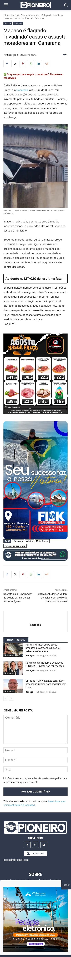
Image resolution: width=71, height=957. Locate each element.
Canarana (22, 90)
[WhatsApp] (30, 63)
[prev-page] (5, 698)
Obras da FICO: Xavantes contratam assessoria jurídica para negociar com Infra (46, 684)
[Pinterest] (22, 63)
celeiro (29, 541)
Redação (11, 54)
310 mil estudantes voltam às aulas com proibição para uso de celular (53, 597)
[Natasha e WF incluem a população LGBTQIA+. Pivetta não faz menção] (13, 668)
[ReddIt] (46, 63)
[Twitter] (14, 63)
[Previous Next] (35, 919)
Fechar (66, 884)
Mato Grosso (42, 541)
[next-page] (11, 698)
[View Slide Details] (35, 555)
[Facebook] (6, 63)
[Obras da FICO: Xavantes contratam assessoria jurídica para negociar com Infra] (13, 686)
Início (6, 15)
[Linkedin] (38, 63)
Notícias (15, 15)
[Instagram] (35, 845)
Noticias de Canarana (15, 546)
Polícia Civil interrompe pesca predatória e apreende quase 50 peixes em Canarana (43, 648)
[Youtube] (43, 845)
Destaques (26, 15)
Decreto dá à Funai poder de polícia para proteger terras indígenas (17, 597)
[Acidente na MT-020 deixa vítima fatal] (35, 279)
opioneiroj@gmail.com (16, 859)
